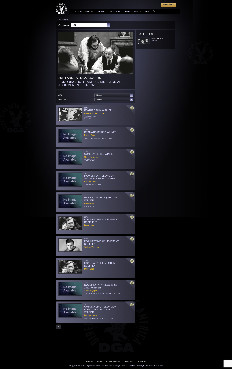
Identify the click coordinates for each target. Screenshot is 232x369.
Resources (89, 361)
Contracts (101, 11)
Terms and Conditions (113, 361)
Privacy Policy (128, 361)
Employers (89, 11)
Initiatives (138, 11)
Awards (128, 11)
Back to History (63, 19)
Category (99, 100)
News (111, 11)
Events (119, 11)
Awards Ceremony (157, 38)
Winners (99, 95)
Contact (99, 361)
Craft (147, 11)
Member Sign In (168, 5)
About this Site (141, 361)
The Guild (78, 11)
